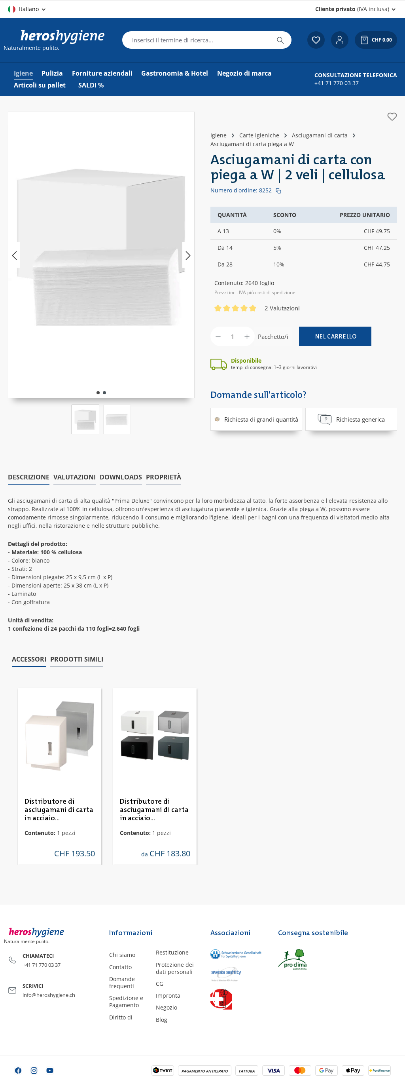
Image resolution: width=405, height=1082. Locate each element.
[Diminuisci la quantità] (218, 336)
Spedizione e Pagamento (126, 1001)
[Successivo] (188, 255)
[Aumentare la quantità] (247, 336)
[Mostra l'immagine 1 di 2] (98, 392)
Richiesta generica (360, 419)
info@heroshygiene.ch (49, 994)
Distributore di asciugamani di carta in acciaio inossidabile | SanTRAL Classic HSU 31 (59, 810)
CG (159, 983)
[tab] (28, 477)
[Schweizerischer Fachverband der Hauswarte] (236, 999)
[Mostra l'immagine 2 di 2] (104, 392)
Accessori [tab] (29, 659)
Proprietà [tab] (163, 477)
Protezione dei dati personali (175, 968)
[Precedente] (14, 255)
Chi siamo (122, 954)
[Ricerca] (280, 40)
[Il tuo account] (339, 40)
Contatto (120, 967)
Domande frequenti (122, 982)
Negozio (166, 1007)
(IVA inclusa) (352, 9)
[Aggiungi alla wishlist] (392, 117)
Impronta (168, 995)
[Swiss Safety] (236, 973)
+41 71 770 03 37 (336, 83)
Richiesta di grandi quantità (261, 419)
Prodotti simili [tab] (76, 659)
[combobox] (196, 40)
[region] (101, 273)
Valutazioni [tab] (74, 477)
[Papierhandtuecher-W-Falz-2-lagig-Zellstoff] (101, 247)
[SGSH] (236, 954)
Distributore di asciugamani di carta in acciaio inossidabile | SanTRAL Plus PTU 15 (154, 810)
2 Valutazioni (282, 308)
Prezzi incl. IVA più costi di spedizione (254, 292)
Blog (161, 1019)
